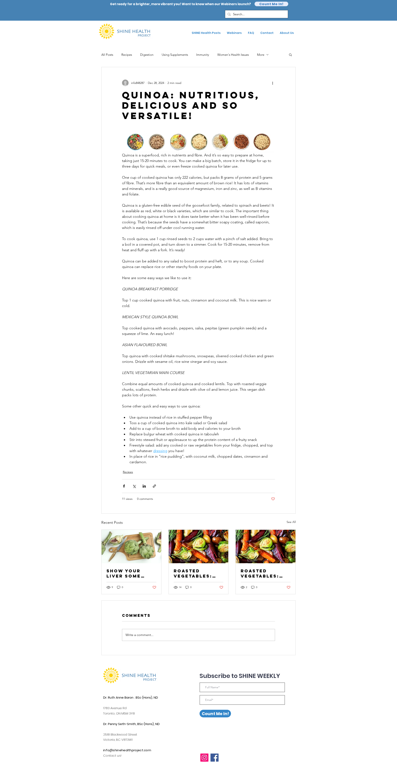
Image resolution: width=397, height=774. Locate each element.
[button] (290, 54)
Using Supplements (175, 55)
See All (291, 522)
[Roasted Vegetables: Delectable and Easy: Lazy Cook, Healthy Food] (265, 546)
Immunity (202, 55)
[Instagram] (204, 758)
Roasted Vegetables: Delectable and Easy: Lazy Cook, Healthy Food (265, 573)
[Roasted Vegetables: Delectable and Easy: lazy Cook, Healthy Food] (198, 546)
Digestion (146, 55)
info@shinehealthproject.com (127, 750)
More (260, 55)
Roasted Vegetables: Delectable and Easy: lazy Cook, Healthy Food (198, 573)
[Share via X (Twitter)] (134, 486)
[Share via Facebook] (124, 486)
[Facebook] (214, 758)
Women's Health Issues (233, 55)
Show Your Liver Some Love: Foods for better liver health (126, 573)
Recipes (126, 55)
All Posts (107, 55)
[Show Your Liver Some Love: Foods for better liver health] (131, 546)
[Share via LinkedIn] (144, 486)
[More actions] (272, 82)
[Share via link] (154, 486)
